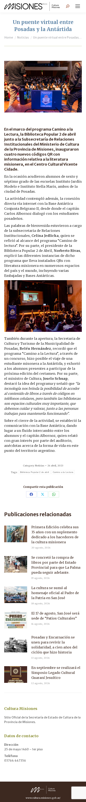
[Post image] (15, 534)
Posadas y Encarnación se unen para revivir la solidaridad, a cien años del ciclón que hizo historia (54, 644)
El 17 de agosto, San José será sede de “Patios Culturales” (55, 615)
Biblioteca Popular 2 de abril (34, 472)
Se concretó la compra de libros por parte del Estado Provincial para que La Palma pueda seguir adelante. (55, 565)
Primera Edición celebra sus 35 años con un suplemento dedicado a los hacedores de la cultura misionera (55, 534)
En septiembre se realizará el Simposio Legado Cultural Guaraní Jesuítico (55, 673)
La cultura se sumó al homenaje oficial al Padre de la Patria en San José (55, 593)
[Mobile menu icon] (77, 6)
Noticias (39, 465)
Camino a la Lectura (63, 472)
